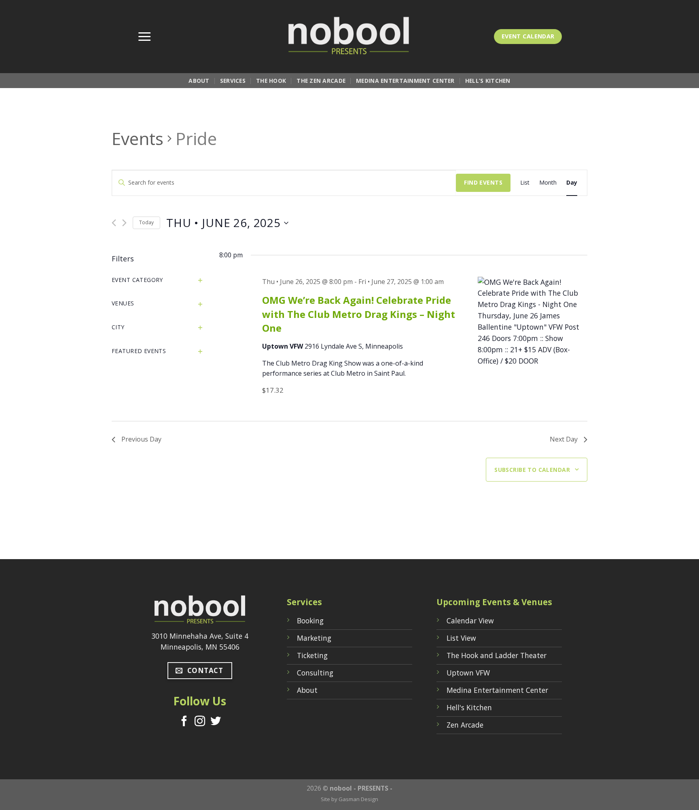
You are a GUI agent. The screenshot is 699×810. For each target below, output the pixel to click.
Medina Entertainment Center (405, 80)
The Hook (271, 80)
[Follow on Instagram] (200, 722)
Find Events (483, 182)
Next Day (564, 439)
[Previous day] (114, 223)
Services (233, 80)
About (199, 80)
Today (146, 222)
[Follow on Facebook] (184, 722)
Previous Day (141, 439)
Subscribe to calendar (532, 469)
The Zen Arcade (321, 80)
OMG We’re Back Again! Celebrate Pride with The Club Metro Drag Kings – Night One (358, 313)
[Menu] (144, 37)
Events (137, 138)
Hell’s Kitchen (487, 80)
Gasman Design (358, 799)
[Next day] (124, 223)
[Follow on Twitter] (215, 722)
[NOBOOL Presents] (349, 36)
